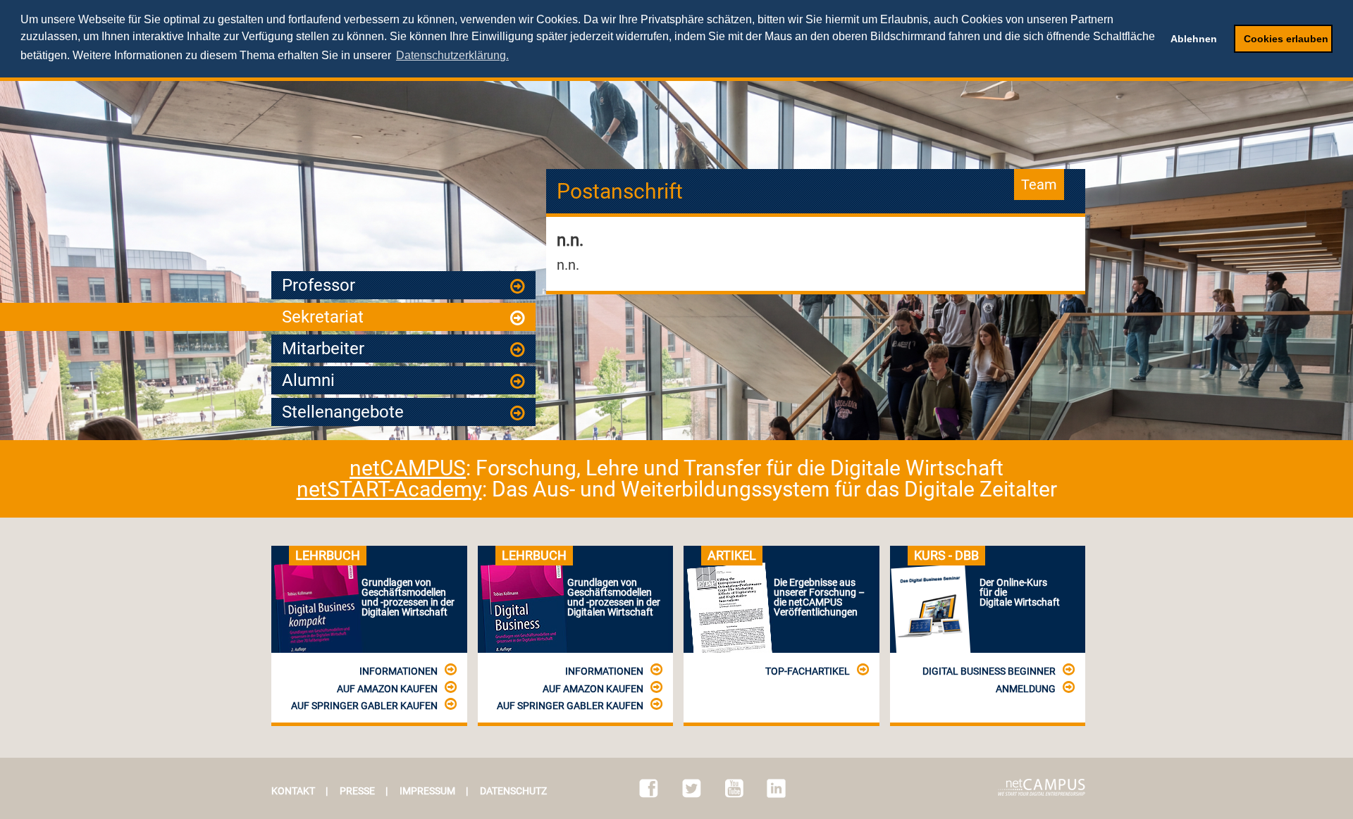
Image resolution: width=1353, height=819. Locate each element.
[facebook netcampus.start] (648, 788)
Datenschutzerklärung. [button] (452, 55)
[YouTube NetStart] (734, 788)
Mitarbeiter (323, 348)
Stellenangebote (343, 412)
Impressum (427, 791)
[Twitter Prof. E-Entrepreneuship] (691, 788)
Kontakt (293, 791)
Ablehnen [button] (1193, 38)
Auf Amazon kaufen (387, 688)
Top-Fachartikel (807, 671)
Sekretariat (323, 317)
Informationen (398, 671)
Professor (318, 285)
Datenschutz (513, 791)
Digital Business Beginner (989, 671)
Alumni (308, 380)
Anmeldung (1026, 688)
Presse (357, 791)
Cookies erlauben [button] (1286, 38)
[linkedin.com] (776, 788)
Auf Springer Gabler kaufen (364, 705)
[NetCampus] (1041, 787)
